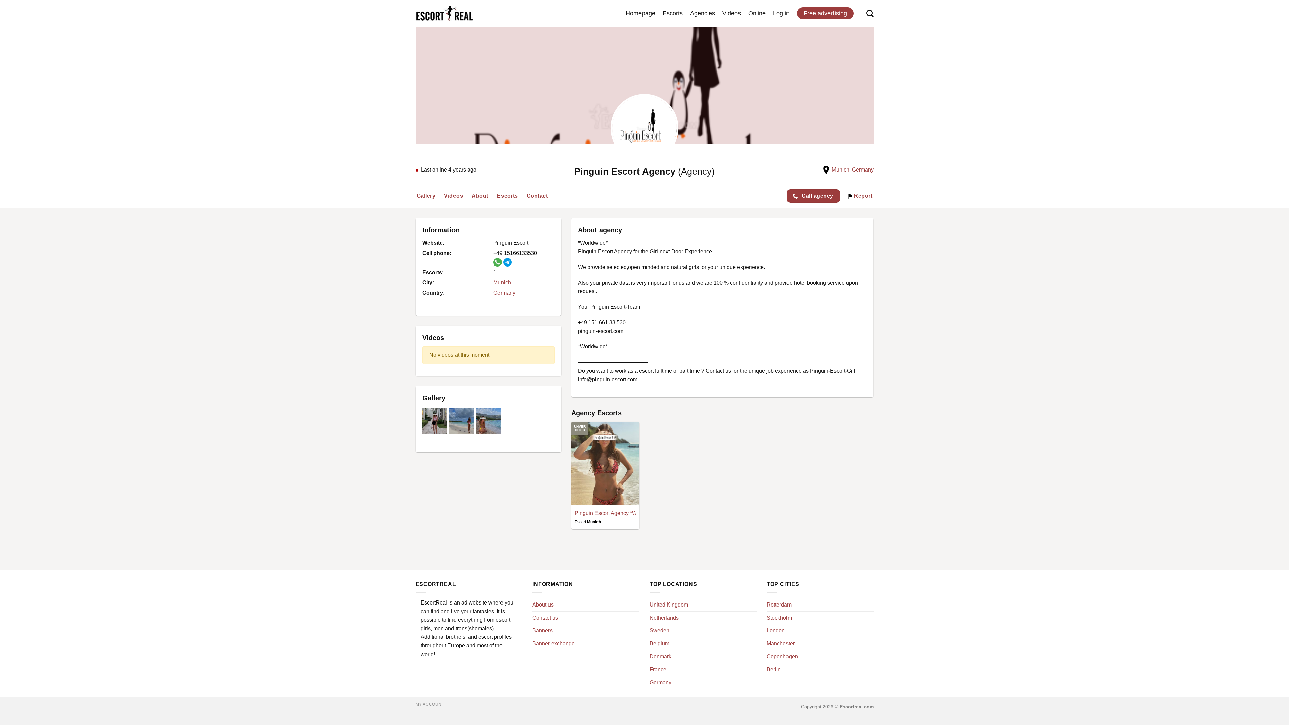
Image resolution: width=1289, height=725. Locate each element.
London (776, 630)
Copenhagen (782, 656)
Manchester (781, 643)
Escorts (673, 13)
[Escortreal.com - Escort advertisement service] (444, 13)
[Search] (870, 13)
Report (862, 196)
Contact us (545, 618)
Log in (781, 13)
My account (430, 704)
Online (757, 13)
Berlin (774, 669)
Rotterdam (779, 605)
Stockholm (779, 618)
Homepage (640, 13)
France (658, 669)
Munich (840, 170)
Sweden (659, 630)
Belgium (659, 643)
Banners (542, 630)
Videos (731, 13)
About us (543, 605)
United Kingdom (669, 605)
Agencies (702, 13)
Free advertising (825, 13)
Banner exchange (553, 643)
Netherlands (664, 618)
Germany (863, 170)
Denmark (660, 656)
